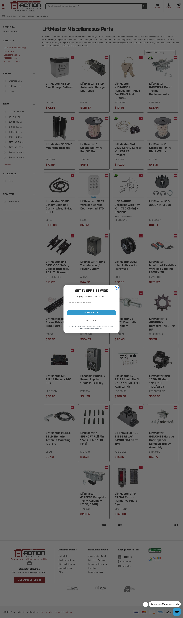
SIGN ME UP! (91, 312)
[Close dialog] (116, 287)
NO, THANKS (91, 320)
